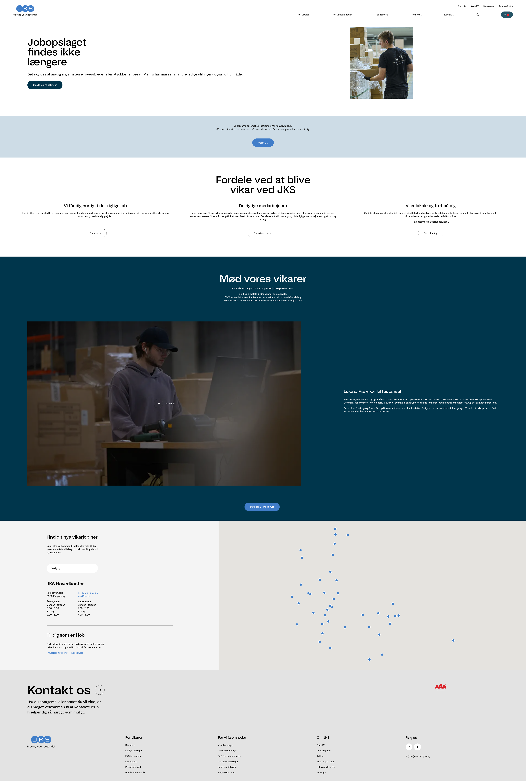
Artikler (320, 756)
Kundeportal (488, 6)
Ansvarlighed (324, 750)
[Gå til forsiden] (75, 9)
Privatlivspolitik (133, 767)
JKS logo (321, 772)
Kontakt (448, 14)
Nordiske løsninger (228, 761)
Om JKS (416, 14)
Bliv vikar (130, 745)
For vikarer (304, 14)
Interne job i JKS (325, 761)
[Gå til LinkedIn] (410, 746)
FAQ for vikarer (133, 756)
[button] (507, 15)
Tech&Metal (382, 14)
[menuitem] (304, 14)
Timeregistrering (506, 6)
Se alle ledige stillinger (45, 85)
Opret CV (462, 6)
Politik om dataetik (135, 772)
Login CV (475, 6)
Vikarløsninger (225, 745)
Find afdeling (430, 233)
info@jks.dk (84, 596)
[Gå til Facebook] (418, 746)
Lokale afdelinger (227, 767)
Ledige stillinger (133, 750)
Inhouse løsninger (227, 750)
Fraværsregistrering (57, 652)
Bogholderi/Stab (226, 772)
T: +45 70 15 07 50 (88, 592)
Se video (170, 403)
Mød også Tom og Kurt (262, 506)
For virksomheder (342, 14)
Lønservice (77, 652)
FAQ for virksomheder (229, 756)
